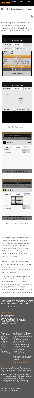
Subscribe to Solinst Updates (22, 356)
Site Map (4, 351)
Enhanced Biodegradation (21, 346)
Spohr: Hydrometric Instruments (19, 350)
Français (4, 349)
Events (3, 343)
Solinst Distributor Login (21, 362)
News (3, 344)
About (3, 336)
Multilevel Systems (19, 341)
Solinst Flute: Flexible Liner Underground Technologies (22, 343)
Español (3, 348)
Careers (3, 346)
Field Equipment (18, 353)
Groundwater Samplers (20, 339)
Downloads (4, 341)
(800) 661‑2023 (17, 2)
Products (4, 333)
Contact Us (4, 338)
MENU (28, 2)
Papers (3, 339)
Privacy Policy (5, 353)
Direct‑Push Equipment (20, 348)
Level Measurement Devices (22, 333)
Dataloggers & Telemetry (21, 334)
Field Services (5, 334)
